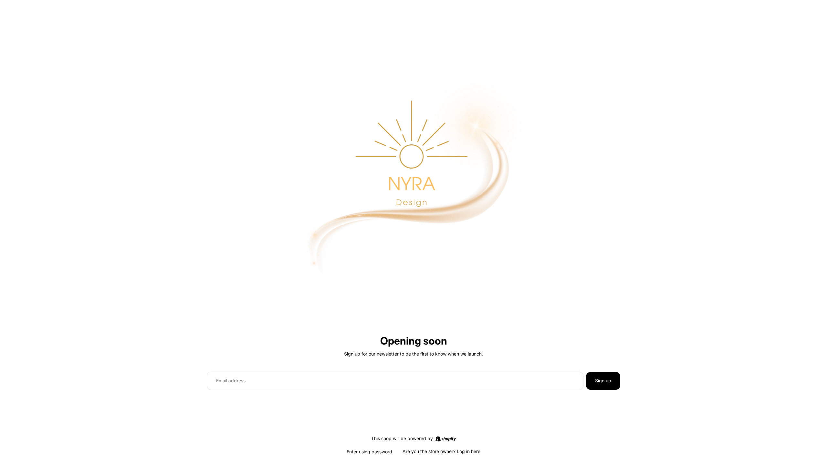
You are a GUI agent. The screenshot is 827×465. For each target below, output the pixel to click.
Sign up (603, 380)
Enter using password (369, 451)
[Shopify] (445, 438)
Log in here (468, 451)
